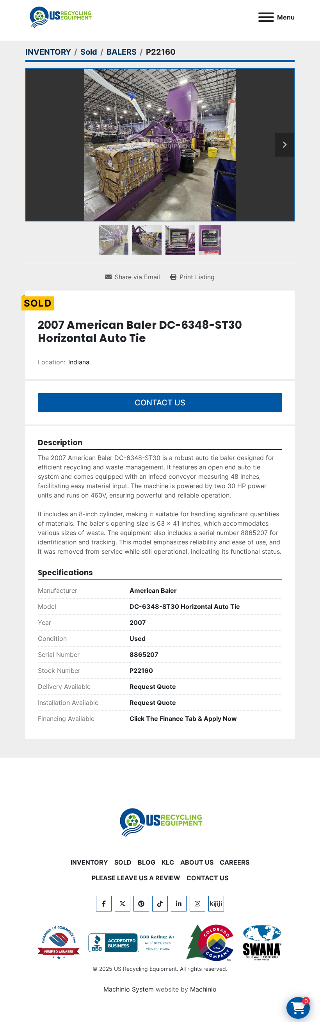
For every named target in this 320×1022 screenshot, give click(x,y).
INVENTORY (89, 862)
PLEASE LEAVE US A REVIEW (136, 878)
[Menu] (266, 17)
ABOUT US (196, 862)
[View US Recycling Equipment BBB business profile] (133, 942)
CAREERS (234, 862)
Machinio (203, 989)
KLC (168, 862)
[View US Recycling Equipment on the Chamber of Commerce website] (59, 942)
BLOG (146, 862)
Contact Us (160, 402)
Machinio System (128, 989)
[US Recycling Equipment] (160, 822)
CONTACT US (207, 878)
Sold (123, 862)
